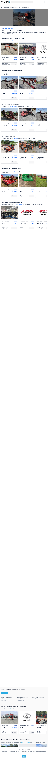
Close (24, 756)
